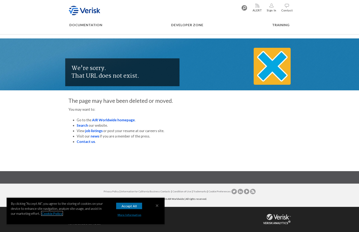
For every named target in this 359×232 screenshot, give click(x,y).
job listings (94, 131)
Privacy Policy (111, 191)
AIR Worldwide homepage (113, 120)
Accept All (129, 206)
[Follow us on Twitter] (234, 191)
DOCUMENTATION (85, 25)
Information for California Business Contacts (145, 191)
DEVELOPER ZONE (187, 25)
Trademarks (200, 191)
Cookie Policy (52, 213)
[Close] (157, 205)
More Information (129, 215)
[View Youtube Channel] (247, 191)
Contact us (86, 141)
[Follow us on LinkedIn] (240, 191)
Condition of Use (181, 191)
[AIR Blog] (253, 191)
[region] (86, 211)
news (95, 136)
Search (82, 125)
